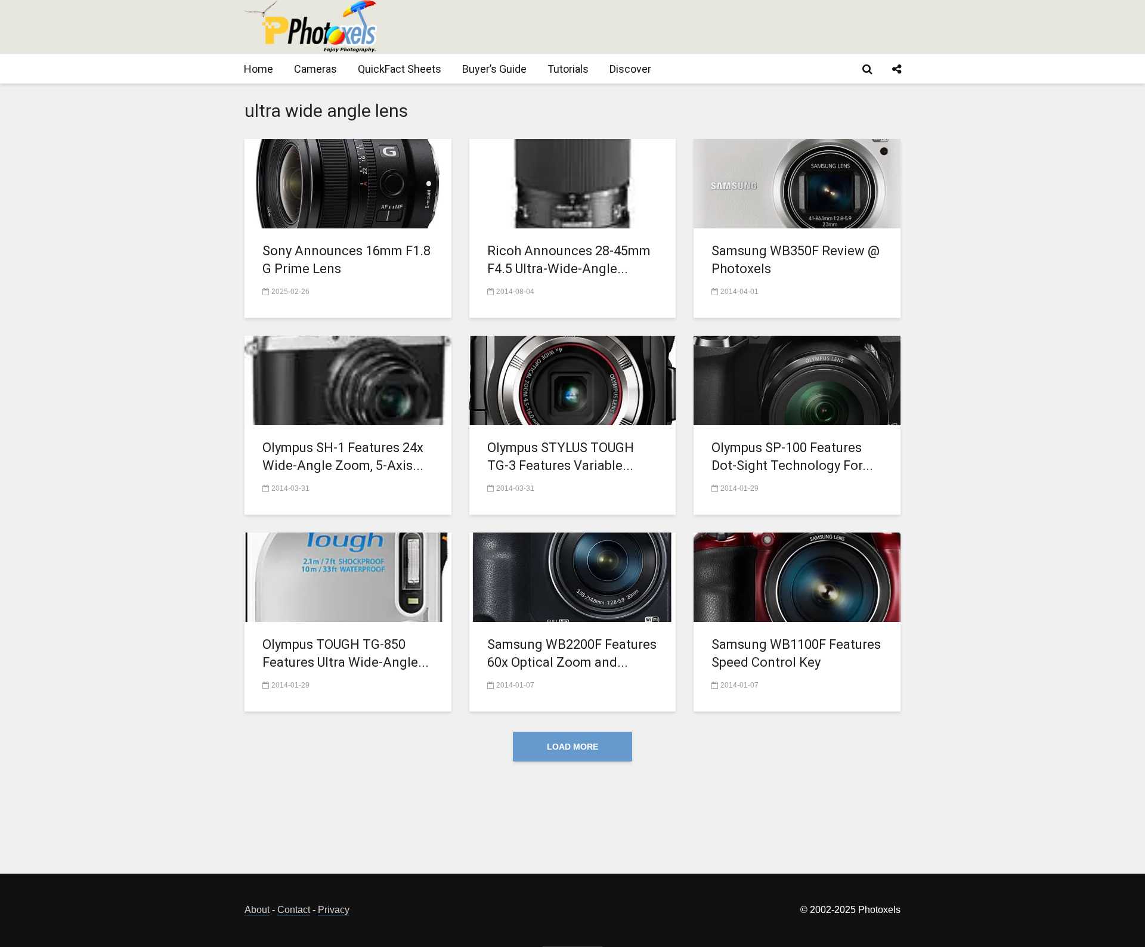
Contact (293, 910)
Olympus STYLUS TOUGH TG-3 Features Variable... (560, 456)
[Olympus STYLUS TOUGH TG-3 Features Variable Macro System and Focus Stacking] (572, 379)
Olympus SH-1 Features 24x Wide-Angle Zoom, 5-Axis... (342, 456)
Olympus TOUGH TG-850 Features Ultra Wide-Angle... (345, 653)
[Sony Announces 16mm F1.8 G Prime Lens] (348, 182)
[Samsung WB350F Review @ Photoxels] (797, 182)
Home (258, 69)
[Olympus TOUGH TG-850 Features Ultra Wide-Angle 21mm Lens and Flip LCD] (348, 576)
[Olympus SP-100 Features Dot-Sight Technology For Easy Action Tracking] (797, 379)
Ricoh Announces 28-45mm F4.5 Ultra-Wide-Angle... (569, 259)
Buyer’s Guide (494, 69)
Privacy (333, 910)
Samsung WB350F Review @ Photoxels (795, 259)
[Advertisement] (683, 27)
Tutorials (568, 69)
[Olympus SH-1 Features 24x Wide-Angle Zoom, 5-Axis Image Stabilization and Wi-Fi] (348, 379)
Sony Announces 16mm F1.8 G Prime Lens (346, 259)
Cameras (315, 69)
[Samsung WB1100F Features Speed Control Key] (797, 576)
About (257, 910)
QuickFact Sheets (399, 69)
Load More (572, 746)
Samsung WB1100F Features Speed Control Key (796, 653)
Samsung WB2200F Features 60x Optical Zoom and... (572, 653)
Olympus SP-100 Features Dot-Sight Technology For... (792, 456)
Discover (630, 69)
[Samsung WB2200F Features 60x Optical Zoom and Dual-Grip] (572, 576)
